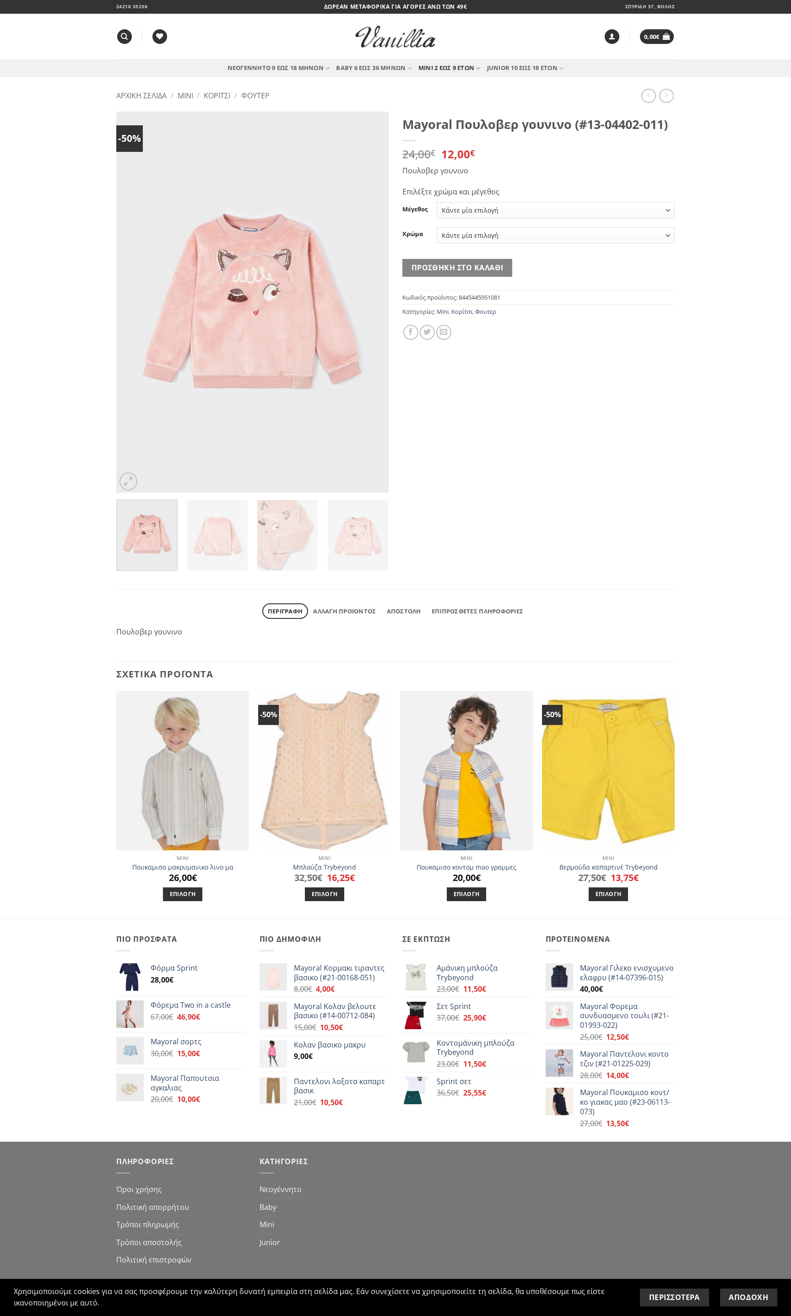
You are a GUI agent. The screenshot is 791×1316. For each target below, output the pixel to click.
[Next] (371, 302)
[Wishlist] (159, 36)
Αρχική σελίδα (141, 96)
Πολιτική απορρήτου (152, 1207)
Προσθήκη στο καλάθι (458, 268)
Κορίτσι (217, 96)
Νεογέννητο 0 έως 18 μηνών (276, 68)
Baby (268, 1207)
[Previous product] (666, 96)
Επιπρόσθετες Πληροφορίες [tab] (477, 611)
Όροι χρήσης (139, 1189)
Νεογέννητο (281, 1189)
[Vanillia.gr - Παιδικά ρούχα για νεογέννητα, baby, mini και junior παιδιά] (395, 37)
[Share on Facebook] (410, 332)
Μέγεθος (415, 209)
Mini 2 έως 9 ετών (446, 68)
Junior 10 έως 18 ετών (522, 68)
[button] (612, 36)
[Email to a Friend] (443, 332)
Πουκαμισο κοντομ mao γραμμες (466, 867)
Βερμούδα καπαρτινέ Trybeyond (608, 867)
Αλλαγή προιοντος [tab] (344, 611)
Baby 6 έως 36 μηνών (371, 68)
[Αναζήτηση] (124, 36)
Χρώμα (412, 234)
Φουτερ (255, 96)
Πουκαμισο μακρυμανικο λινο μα (182, 867)
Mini (185, 96)
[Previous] (133, 302)
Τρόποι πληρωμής (147, 1224)
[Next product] (648, 96)
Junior (270, 1242)
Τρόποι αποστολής (149, 1242)
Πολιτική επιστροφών (153, 1260)
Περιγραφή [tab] (285, 611)
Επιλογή (182, 894)
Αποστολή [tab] (404, 611)
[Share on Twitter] (427, 332)
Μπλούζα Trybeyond (324, 867)
